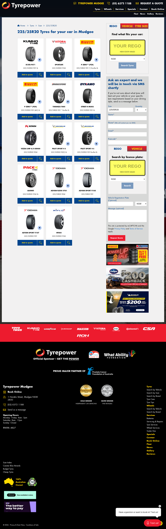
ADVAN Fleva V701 (59, 191)
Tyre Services (152, 424)
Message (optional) (116, 208)
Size (110, 106)
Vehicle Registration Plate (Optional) (118, 199)
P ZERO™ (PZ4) (87, 65)
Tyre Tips (150, 402)
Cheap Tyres (8, 472)
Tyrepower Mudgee (90, 3)
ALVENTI (30, 191)
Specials (132, 9)
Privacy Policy (119, 228)
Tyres (97, 9)
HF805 (59, 233)
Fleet (136, 14)
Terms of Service (136, 228)
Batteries (150, 418)
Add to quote (27, 75)
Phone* (121, 122)
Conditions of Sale (32, 525)
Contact (144, 9)
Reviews (159, 14)
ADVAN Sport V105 (87, 191)
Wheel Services (153, 428)
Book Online (157, 9)
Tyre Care (151, 399)
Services (119, 9)
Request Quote (116, 238)
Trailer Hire (151, 431)
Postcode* (112, 139)
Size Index (7, 462)
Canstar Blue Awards (11, 465)
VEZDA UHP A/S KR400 (30, 149)
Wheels (108, 9)
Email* (111, 131)
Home (22, 25)
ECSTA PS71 (30, 65)
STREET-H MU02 (87, 107)
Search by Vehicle (154, 389)
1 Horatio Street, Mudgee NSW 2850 (23, 398)
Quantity (138, 106)
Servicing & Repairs (155, 421)
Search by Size (153, 393)
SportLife (59, 65)
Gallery (150, 14)
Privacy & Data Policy (17, 525)
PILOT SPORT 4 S (59, 149)
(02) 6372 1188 (121, 3)
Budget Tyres (8, 469)
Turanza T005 (59, 107)
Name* (111, 114)
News (142, 14)
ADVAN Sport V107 (30, 233)
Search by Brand (154, 396)
